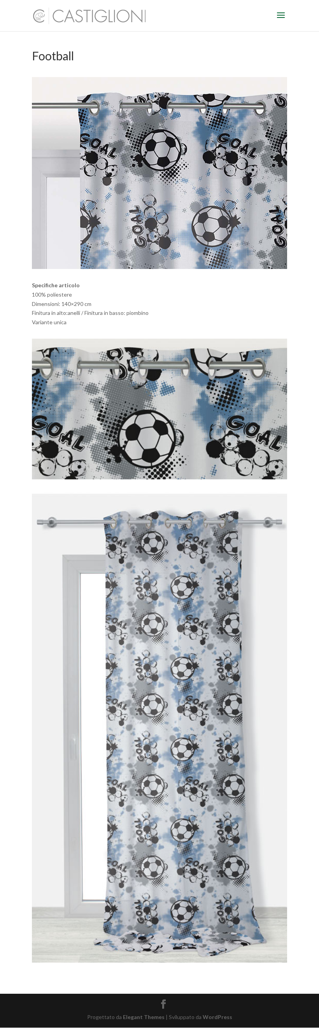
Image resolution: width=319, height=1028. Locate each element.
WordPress (217, 1017)
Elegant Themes (144, 1017)
